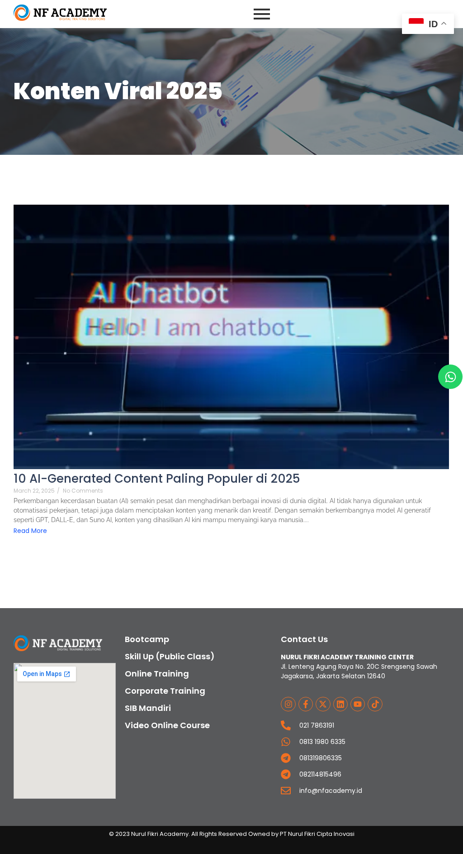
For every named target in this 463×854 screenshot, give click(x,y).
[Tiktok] (375, 704)
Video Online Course (167, 725)
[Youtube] (357, 704)
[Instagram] (288, 704)
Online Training (157, 673)
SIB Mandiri (148, 708)
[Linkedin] (340, 704)
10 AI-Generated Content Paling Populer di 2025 (157, 479)
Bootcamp (147, 639)
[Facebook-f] (305, 704)
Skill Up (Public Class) (170, 656)
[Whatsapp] (450, 377)
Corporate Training (165, 690)
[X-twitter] (323, 704)
